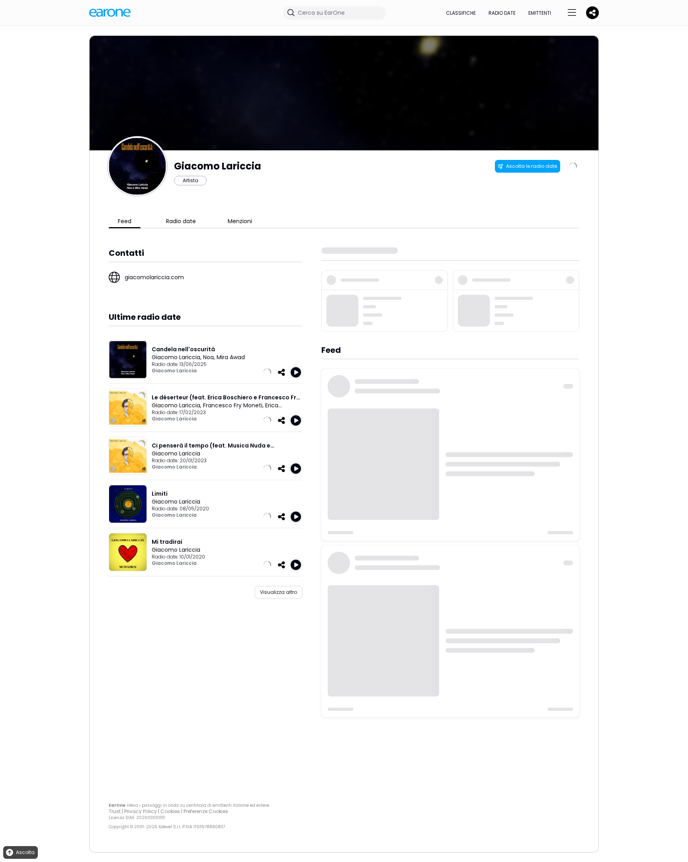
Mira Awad (231, 357)
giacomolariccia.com (154, 277)
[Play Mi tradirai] (295, 564)
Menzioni (240, 221)
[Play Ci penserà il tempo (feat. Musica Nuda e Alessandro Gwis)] (295, 468)
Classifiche (461, 13)
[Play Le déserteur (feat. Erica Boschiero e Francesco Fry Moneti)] (295, 420)
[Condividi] (281, 372)
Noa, (210, 357)
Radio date (502, 13)
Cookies (170, 811)
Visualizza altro (278, 592)
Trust (115, 811)
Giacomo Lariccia (174, 370)
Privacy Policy (140, 811)
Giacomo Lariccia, (177, 357)
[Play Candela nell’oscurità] (295, 372)
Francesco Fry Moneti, (234, 405)
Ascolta (25, 852)
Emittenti (539, 13)
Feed (124, 221)
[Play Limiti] (295, 516)
